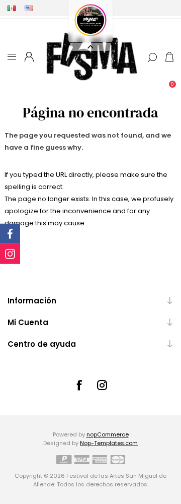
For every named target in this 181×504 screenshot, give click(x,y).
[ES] (12, 8)
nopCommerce (107, 434)
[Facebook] (79, 385)
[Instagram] (102, 385)
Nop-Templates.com (109, 443)
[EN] (29, 8)
